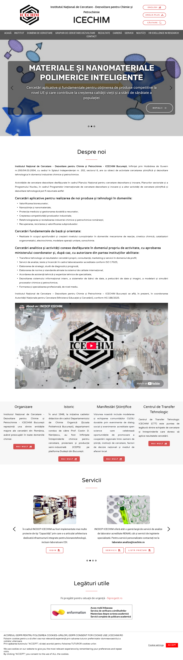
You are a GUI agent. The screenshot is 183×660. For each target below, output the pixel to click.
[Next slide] (171, 87)
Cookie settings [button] (156, 645)
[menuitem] (8, 33)
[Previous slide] (12, 87)
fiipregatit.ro (115, 598)
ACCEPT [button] (172, 645)
